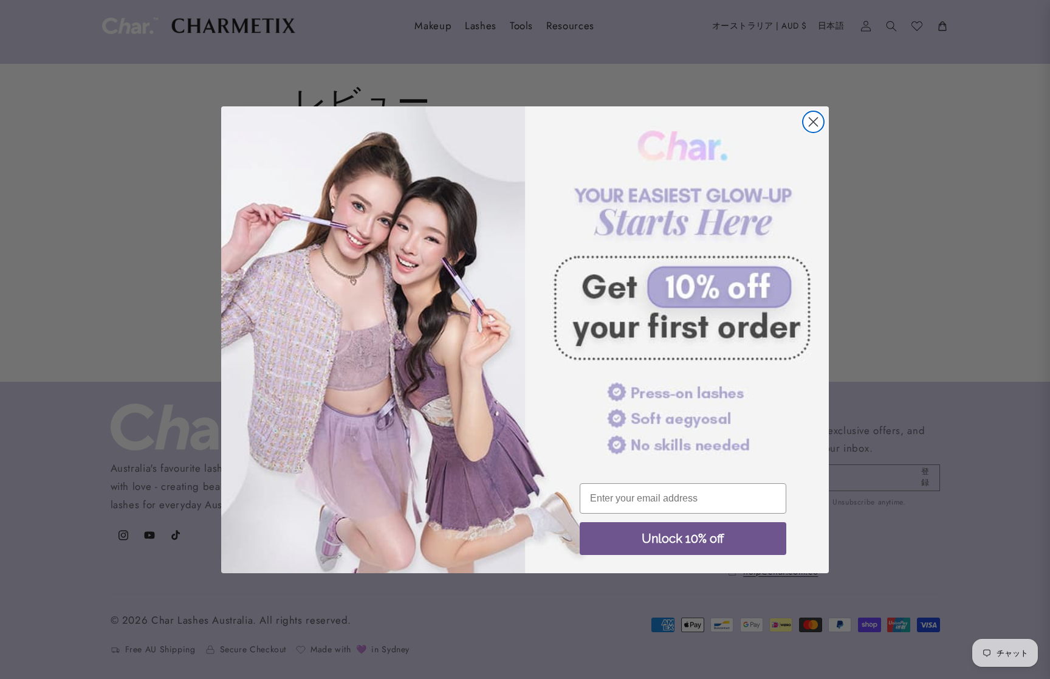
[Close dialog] (813, 122)
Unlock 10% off (683, 538)
